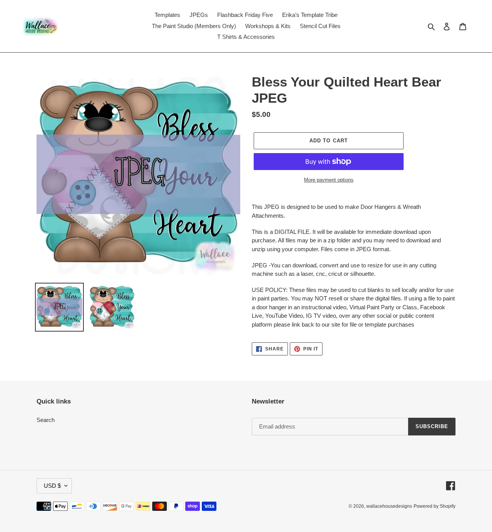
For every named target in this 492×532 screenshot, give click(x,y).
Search (46, 420)
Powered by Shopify (434, 506)
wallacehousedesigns (389, 506)
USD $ (52, 485)
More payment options (329, 180)
